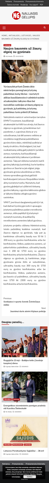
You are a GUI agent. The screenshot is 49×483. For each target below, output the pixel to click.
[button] (4, 27)
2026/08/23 (24, 366)
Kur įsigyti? (34, 5)
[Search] (44, 27)
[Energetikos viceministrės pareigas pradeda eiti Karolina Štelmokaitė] (24, 387)
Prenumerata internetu (35, 1)
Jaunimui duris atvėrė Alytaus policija (28, 310)
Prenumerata (19, 1)
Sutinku (29, 477)
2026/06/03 (24, 454)
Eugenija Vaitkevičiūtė (12, 366)
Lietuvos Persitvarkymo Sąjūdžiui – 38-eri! (24, 451)
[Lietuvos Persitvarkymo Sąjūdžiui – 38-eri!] (24, 432)
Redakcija (24, 5)
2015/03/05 (19, 56)
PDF (41, 5)
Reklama (8, 1)
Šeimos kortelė (13, 5)
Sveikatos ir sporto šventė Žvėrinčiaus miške (22, 301)
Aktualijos (7, 354)
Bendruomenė (17, 444)
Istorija (15, 354)
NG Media (9, 56)
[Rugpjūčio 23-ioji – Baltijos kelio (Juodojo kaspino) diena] (24, 341)
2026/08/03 (18, 412)
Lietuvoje (7, 45)
